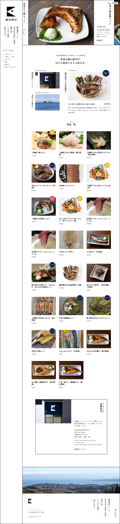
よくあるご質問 (8, 32)
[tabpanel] (71, 22)
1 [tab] (68, 47)
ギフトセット (8, 54)
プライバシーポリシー (35, 510)
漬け (6, 62)
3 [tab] (72, 47)
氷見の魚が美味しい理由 (14, 35)
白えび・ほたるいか (10, 67)
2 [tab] (70, 47)
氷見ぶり (7, 64)
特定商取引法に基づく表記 (36, 512)
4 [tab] (74, 47)
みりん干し (8, 59)
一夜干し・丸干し (10, 57)
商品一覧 (11, 29)
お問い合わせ (5, 31)
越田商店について (17, 32)
